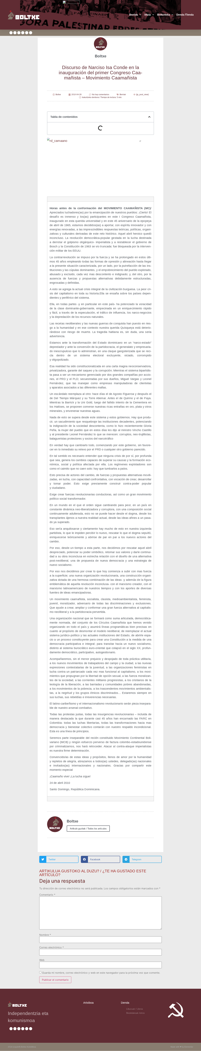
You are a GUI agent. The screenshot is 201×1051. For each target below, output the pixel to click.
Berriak (133, 14)
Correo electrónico (51, 947)
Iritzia (147, 14)
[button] (149, 117)
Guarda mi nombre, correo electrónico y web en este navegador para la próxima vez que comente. (101, 972)
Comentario (47, 894)
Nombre (45, 935)
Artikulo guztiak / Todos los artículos (88, 828)
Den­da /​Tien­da (185, 14)
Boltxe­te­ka (163, 14)
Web (41, 960)
